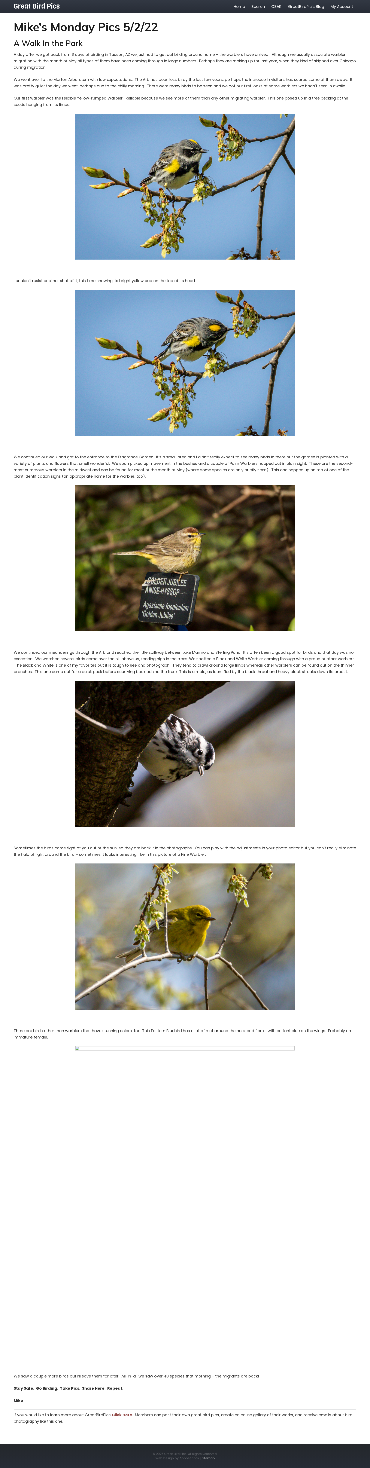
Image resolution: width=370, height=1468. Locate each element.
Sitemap (208, 1458)
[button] (356, 6)
